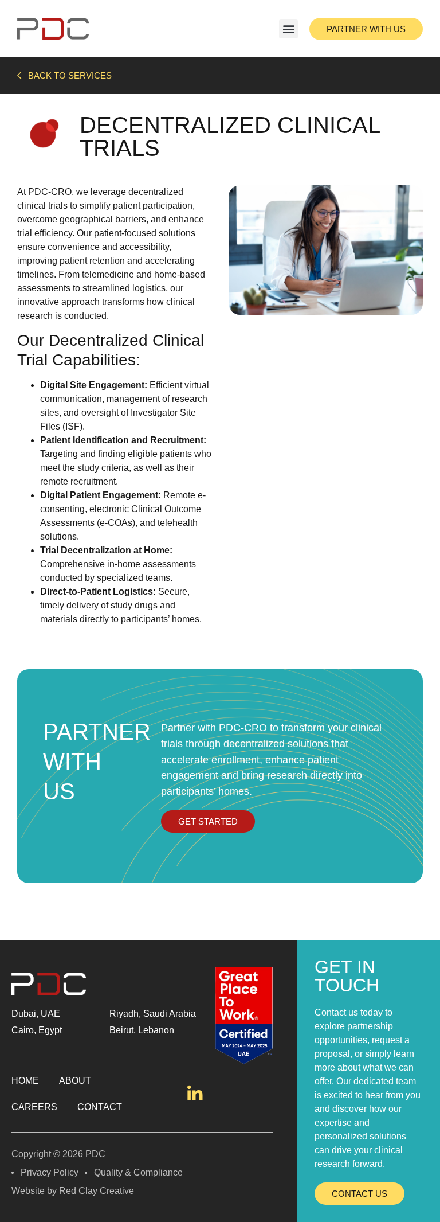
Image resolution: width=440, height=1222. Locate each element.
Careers (34, 1107)
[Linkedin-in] (194, 1094)
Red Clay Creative (96, 1191)
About (75, 1081)
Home (25, 1081)
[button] (288, 28)
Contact (99, 1107)
